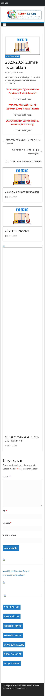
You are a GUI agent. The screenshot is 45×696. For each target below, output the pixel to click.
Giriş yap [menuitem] (4, 3)
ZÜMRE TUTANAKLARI (12, 56)
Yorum (7, 476)
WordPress (21, 688)
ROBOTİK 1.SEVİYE (12, 626)
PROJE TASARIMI (12, 663)
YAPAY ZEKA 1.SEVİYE (14, 644)
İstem (21, 73)
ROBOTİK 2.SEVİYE (12, 635)
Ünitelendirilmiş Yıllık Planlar (14, 575)
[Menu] (4, 24)
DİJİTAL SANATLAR (12, 654)
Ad (5, 510)
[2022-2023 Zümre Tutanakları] (22, 168)
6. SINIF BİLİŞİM (11, 616)
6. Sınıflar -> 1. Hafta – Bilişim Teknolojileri (25, 151)
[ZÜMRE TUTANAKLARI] (22, 207)
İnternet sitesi (9, 535)
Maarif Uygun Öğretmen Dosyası (16, 571)
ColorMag (9, 688)
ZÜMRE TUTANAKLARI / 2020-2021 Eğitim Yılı (22, 439)
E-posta (7, 523)
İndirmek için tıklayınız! (22, 99)
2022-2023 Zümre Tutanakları (22, 192)
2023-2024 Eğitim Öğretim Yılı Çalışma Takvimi (23, 142)
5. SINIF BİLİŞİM (11, 607)
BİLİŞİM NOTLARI (24, 685)
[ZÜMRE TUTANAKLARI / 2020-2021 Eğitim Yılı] (22, 246)
